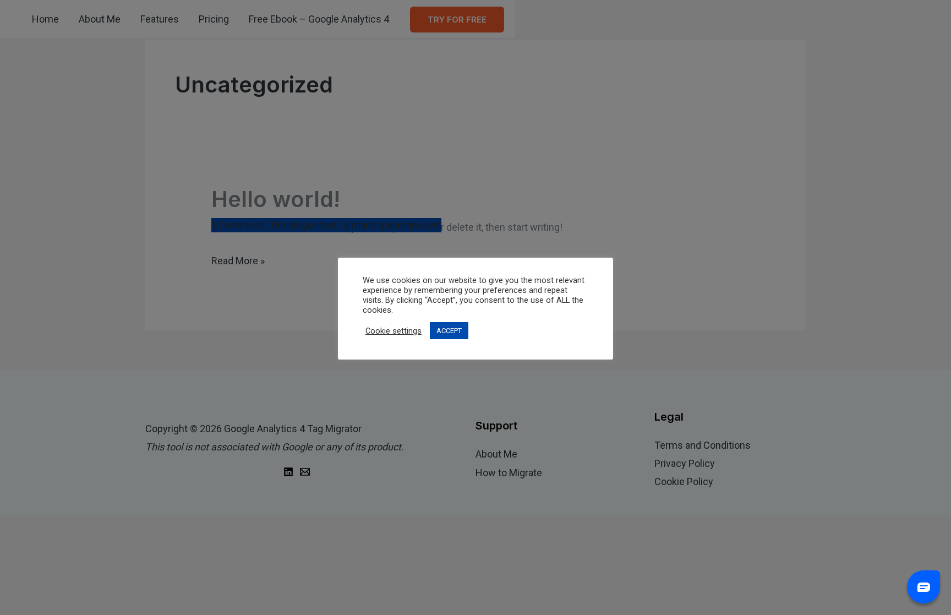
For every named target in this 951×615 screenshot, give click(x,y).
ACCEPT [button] (449, 330)
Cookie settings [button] (393, 331)
